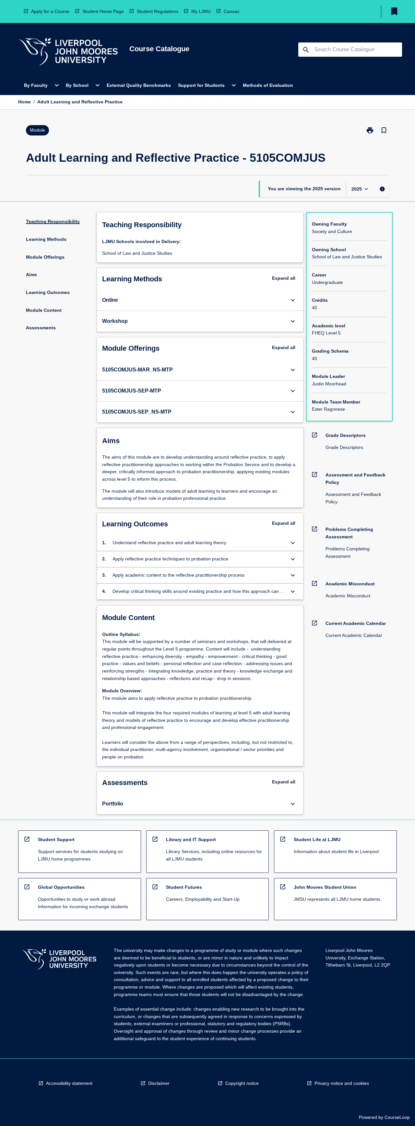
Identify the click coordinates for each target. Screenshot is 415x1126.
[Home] (68, 52)
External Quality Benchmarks (139, 85)
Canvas (231, 11)
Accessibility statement (69, 1083)
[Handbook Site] (59, 960)
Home (24, 101)
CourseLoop (397, 1117)
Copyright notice (242, 1083)
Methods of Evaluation (268, 85)
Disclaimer (159, 1083)
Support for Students (201, 85)
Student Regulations (157, 11)
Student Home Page (103, 11)
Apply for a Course (50, 11)
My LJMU (201, 11)
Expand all (283, 278)
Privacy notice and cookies (341, 1083)
